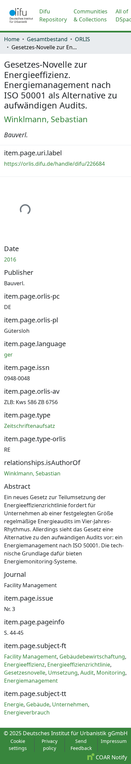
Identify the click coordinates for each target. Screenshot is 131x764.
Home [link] (11, 39)
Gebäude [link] (37, 704)
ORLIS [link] (82, 39)
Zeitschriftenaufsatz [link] (29, 426)
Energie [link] (14, 704)
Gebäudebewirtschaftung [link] (92, 656)
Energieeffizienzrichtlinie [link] (78, 664)
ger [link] (8, 354)
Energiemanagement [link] (31, 680)
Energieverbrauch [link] (27, 712)
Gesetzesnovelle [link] (24, 672)
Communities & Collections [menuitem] (90, 15)
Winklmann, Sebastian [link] (46, 119)
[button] (21, 15)
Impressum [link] (114, 741)
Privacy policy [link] (49, 744)
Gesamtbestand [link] (47, 39)
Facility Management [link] (30, 656)
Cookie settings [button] (18, 744)
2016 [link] (10, 259)
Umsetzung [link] (63, 672)
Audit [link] (87, 672)
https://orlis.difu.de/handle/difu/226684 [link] (54, 163)
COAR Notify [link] (110, 757)
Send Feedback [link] (81, 744)
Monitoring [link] (110, 672)
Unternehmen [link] (70, 704)
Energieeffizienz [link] (24, 664)
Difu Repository (53, 15)
